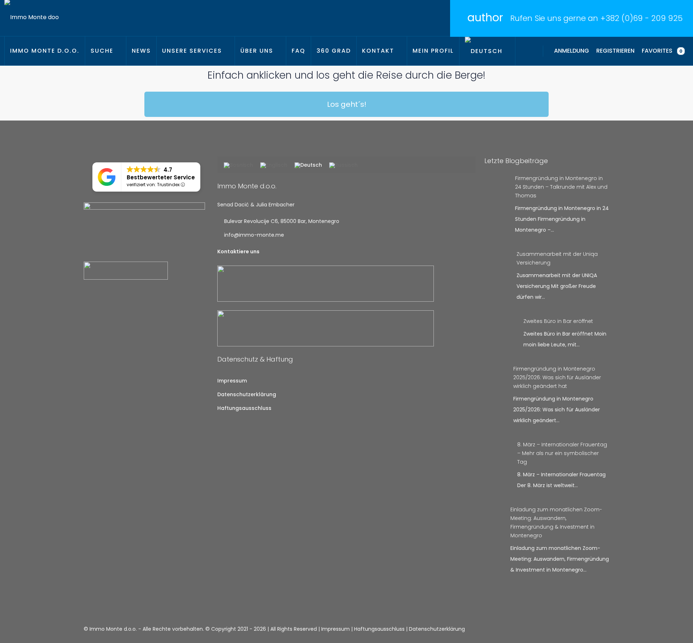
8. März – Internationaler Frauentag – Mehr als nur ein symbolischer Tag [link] (562, 453)
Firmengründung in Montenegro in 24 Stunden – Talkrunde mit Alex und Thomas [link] (561, 187)
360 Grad (334, 51)
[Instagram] (590, 629)
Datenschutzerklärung (246, 394)
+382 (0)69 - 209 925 (641, 18)
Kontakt (378, 51)
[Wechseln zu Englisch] (274, 165)
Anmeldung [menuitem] (571, 51)
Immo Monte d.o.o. (44, 51)
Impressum (232, 380)
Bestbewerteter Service (161, 177)
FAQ (298, 51)
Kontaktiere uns (238, 251)
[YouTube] (603, 629)
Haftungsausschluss (244, 408)
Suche (102, 51)
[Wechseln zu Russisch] (343, 165)
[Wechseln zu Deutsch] (308, 165)
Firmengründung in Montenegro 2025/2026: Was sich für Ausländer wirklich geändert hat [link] (557, 377)
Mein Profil (433, 51)
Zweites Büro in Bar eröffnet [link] (558, 321)
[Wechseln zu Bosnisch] (238, 165)
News (141, 51)
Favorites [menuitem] (662, 51)
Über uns (256, 51)
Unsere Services (192, 51)
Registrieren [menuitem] (615, 51)
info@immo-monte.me (254, 235)
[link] (496, 180)
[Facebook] (577, 629)
